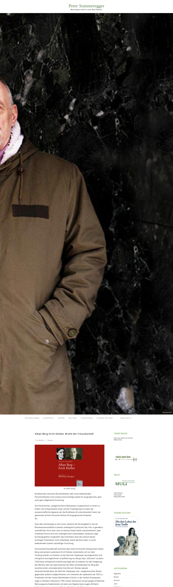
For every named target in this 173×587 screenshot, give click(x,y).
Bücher (50, 440)
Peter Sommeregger (86, 5)
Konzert (116, 580)
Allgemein (117, 574)
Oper (115, 584)
